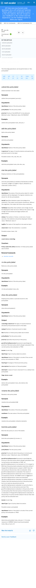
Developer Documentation (20, 3)
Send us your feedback (9, 537)
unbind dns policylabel (7, 42)
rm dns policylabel (6, 51)
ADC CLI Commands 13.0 (25, 23)
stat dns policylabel (6, 48)
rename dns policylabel (7, 57)
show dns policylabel (6, 54)
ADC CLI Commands (9, 23)
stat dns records (8, 256)
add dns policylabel (6, 45)
